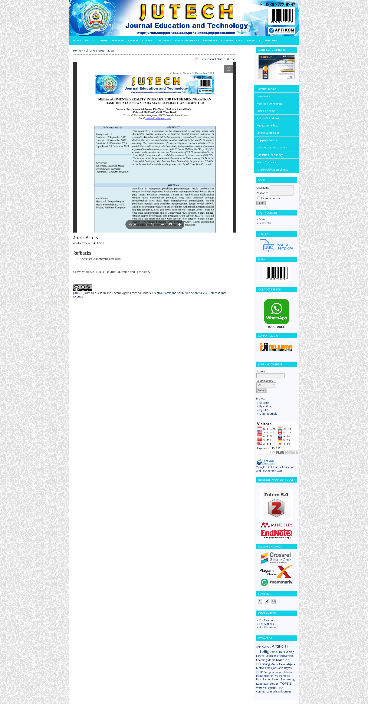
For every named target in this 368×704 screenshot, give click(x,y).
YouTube (270, 40)
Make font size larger (274, 601)
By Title (263, 410)
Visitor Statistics (266, 162)
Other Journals (268, 413)
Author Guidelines (268, 118)
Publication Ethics (267, 125)
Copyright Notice (267, 140)
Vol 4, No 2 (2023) (94, 50)
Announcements (187, 40)
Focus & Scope (266, 111)
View (262, 219)
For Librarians (267, 627)
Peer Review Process (270, 103)
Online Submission (268, 133)
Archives (164, 40)
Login (103, 40)
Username (262, 188)
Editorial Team (232, 40)
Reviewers (263, 96)
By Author (265, 406)
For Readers (267, 620)
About (89, 40)
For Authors (266, 624)
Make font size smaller (260, 601)
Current (148, 40)
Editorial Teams (266, 89)
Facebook (253, 40)
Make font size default (267, 601)
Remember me (270, 198)
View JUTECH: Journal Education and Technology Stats (275, 469)
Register (117, 40)
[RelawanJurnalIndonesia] (276, 347)
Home (77, 40)
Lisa (111, 50)
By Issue (264, 403)
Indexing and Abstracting (272, 147)
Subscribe (265, 223)
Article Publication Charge (272, 169)
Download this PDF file (217, 59)
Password (262, 193)
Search (133, 40)
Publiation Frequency (270, 155)
